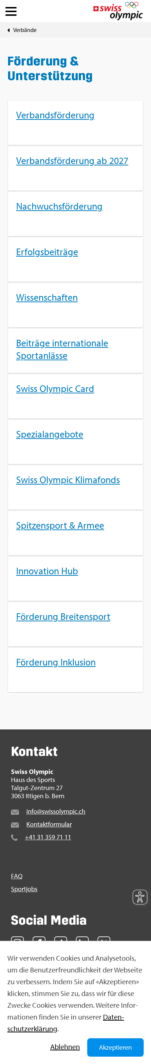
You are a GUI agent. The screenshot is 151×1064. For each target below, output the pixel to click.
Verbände (25, 29)
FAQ (16, 876)
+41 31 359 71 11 (48, 837)
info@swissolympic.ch (55, 811)
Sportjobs (24, 889)
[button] (10, 9)
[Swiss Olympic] (118, 11)
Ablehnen (65, 1046)
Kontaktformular (49, 824)
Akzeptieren (115, 1047)
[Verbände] (8, 30)
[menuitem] (75, 396)
